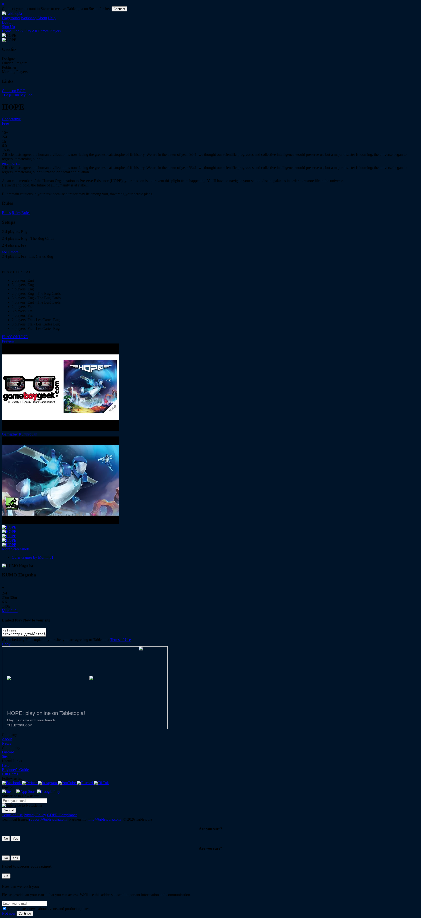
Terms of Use (120, 640)
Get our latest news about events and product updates (48, 909)
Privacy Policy (35, 815)
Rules (6, 213)
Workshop (29, 18)
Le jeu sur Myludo (17, 95)
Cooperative (11, 119)
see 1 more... (11, 252)
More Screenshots (15, 549)
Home (6, 31)
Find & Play (21, 31)
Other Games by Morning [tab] (32, 557)
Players (55, 31)
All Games (40, 31)
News (6, 743)
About (42, 18)
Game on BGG (14, 91)
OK (6, 876)
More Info (10, 611)
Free (5, 123)
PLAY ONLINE (15, 337)
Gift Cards (10, 774)
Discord (8, 752)
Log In (7, 22)
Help (52, 18)
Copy (6, 644)
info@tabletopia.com (104, 819)
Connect (119, 9)
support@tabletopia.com (48, 819)
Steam (6, 756)
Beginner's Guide (15, 770)
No (6, 838)
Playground (11, 18)
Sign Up (8, 27)
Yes (15, 838)
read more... (11, 163)
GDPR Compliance (62, 815)
